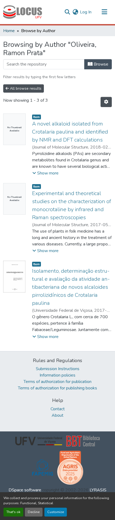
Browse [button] (100, 64)
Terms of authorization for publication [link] (57, 382)
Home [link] (9, 31)
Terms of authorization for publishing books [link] (57, 388)
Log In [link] (85, 12)
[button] (22, 12)
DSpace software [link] (25, 490)
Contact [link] (58, 409)
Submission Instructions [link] (57, 369)
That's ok (13, 512)
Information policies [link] (57, 375)
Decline (34, 512)
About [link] (57, 415)
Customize (55, 512)
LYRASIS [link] (98, 490)
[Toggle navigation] (104, 12)
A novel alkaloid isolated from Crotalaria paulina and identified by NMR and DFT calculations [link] (70, 131)
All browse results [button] (25, 88)
